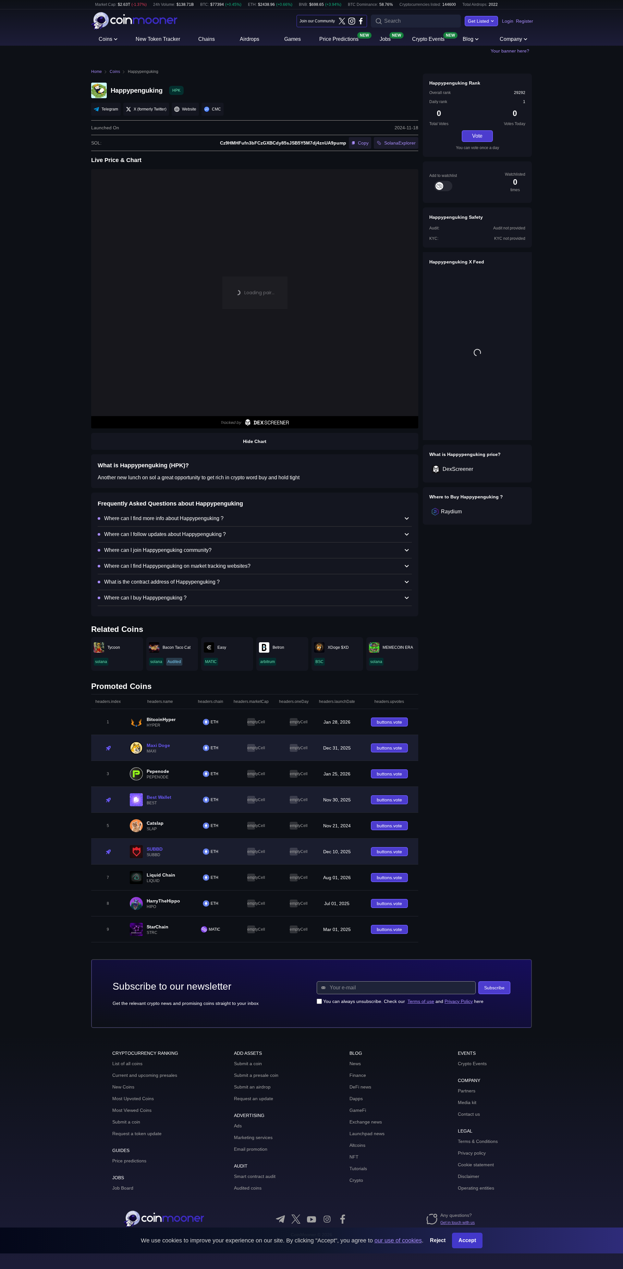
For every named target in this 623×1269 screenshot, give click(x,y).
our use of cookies (398, 1240)
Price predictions (129, 1160)
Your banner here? (510, 50)
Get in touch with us (457, 1222)
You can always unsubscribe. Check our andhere (403, 1001)
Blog (468, 39)
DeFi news (360, 1086)
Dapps (356, 1098)
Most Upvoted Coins (133, 1098)
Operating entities (476, 1188)
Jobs (385, 38)
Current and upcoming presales (144, 1075)
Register (524, 21)
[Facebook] (361, 21)
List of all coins (127, 1063)
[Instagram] (351, 21)
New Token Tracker (158, 39)
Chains (206, 39)
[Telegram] (280, 1219)
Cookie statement (476, 1164)
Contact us (469, 1114)
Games (292, 39)
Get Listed (478, 21)
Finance (357, 1075)
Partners (466, 1090)
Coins (105, 39)
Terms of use (421, 1001)
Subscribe (494, 987)
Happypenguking (143, 71)
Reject (438, 1240)
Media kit (467, 1102)
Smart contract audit (254, 1176)
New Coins (123, 1086)
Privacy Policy (459, 1001)
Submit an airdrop (252, 1086)
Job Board (122, 1188)
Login (507, 21)
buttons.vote (389, 722)
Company (511, 39)
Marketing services (253, 1137)
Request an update (253, 1098)
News (355, 1063)
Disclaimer (468, 1176)
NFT (354, 1156)
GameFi (357, 1110)
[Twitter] (342, 21)
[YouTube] (311, 1219)
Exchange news (365, 1121)
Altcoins (357, 1145)
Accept (467, 1240)
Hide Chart (254, 441)
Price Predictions (339, 38)
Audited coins (248, 1188)
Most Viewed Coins (132, 1110)
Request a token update (137, 1133)
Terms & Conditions (478, 1141)
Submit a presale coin (256, 1075)
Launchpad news (367, 1133)
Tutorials (358, 1168)
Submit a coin (126, 1121)
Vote (477, 136)
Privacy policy (472, 1153)
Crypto (356, 1180)
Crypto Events (428, 38)
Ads (238, 1125)
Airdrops (249, 39)
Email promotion (250, 1149)
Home (96, 71)
